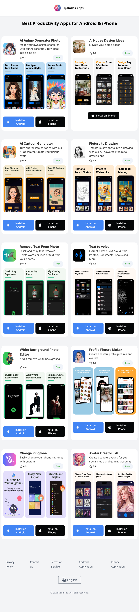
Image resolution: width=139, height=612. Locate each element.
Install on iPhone (52, 122)
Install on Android (20, 122)
